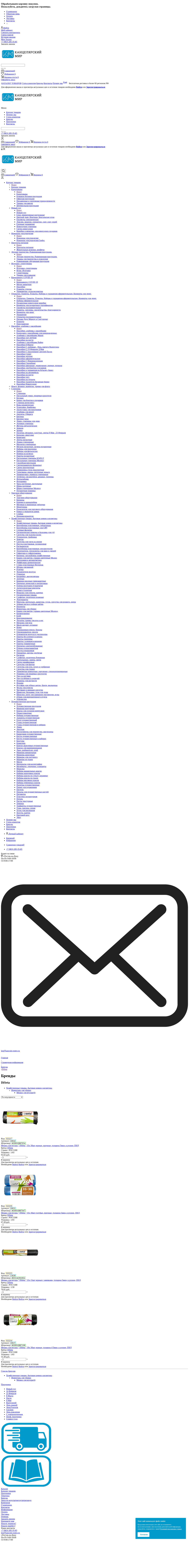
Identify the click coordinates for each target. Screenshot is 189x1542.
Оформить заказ (8, 80)
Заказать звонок (8, 1519)
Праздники (11, 121)
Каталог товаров (13, 112)
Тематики (5, 1496)
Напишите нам (7, 1521)
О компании (6, 1505)
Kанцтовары (22, 194)
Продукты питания (24, 247)
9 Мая (8, 1400)
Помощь (4, 1516)
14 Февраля (11, 1391)
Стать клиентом (13, 117)
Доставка (5, 1514)
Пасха (8, 1398)
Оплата (4, 1512)
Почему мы (11, 115)
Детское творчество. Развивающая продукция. (36, 257)
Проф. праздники (13, 1417)
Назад (13, 185)
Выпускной (11, 1403)
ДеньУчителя (12, 1407)
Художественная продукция (28, 706)
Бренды (9, 119)
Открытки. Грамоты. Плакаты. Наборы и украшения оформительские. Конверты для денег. (56, 298)
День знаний (11, 1405)
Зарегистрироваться (95, 87)
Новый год (21, 213)
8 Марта (9, 1396)
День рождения (13, 1412)
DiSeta (10, 1148)
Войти (79, 87)
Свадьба (9, 1410)
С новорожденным (14, 1414)
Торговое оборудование (26, 498)
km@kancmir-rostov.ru (10, 1051)
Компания (5, 1503)
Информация (6, 1510)
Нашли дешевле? (8, 1523)
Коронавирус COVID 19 (27, 282)
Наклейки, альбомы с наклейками (31, 331)
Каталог (4, 1489)
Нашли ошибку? (8, 1526)
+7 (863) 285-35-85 (9, 42)
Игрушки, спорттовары (26, 268)
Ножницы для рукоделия (27, 238)
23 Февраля (11, 1393)
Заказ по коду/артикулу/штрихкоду (16, 1500)
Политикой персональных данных (171, 1529)
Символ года (11, 1419)
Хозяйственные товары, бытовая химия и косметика (39, 523)
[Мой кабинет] (2, 139)
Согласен (144, 1535)
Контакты (10, 124)
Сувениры (21, 393)
